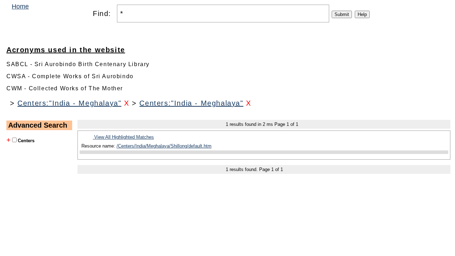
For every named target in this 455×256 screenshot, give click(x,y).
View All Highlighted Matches (123, 137)
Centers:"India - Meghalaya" (69, 103)
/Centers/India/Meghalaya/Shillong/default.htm (164, 146)
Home (20, 6)
